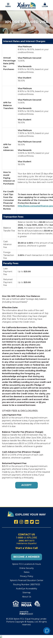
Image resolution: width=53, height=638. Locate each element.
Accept (26, 485)
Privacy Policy (26, 576)
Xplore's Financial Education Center (26, 580)
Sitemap (27, 592)
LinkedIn (26, 522)
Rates (26, 572)
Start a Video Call (26, 548)
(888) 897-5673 (26, 540)
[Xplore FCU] (26, 5)
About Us (26, 596)
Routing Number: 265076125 (26, 584)
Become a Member (26, 556)
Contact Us (26, 534)
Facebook (16, 522)
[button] (8, 5)
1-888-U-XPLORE (26, 537)
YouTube (37, 522)
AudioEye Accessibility (26, 588)
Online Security (26, 568)
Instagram (21, 522)
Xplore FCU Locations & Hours (26, 564)
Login (45, 6)
